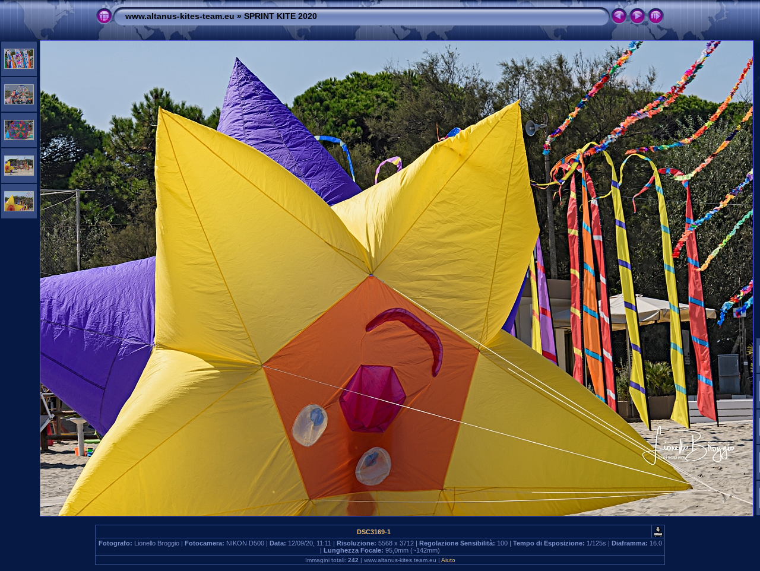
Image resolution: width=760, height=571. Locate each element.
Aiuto (448, 560)
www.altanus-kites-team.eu (180, 16)
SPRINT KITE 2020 (280, 16)
